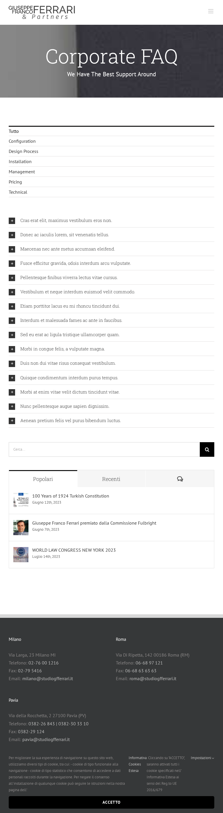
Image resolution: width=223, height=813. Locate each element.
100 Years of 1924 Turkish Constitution (70, 496)
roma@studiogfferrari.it (153, 678)
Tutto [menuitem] (14, 131)
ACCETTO (111, 802)
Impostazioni (201, 757)
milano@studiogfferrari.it (47, 678)
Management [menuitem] (22, 171)
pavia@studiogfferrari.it (46, 739)
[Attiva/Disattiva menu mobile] (211, 11)
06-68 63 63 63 (141, 670)
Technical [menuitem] (18, 192)
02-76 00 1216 (43, 663)
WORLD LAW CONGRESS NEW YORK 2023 (74, 550)
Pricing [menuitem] (15, 182)
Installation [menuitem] (20, 161)
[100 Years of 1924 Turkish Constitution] (20, 497)
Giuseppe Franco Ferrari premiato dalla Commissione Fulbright (94, 523)
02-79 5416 (30, 670)
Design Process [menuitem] (23, 151)
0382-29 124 (31, 731)
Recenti (111, 478)
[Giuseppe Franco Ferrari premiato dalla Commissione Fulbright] (20, 524)
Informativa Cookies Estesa (138, 764)
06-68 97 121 (149, 663)
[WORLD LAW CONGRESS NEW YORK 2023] (20, 551)
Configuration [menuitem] (22, 141)
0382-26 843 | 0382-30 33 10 (58, 723)
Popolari (43, 478)
